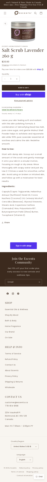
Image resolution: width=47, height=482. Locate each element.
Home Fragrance (13, 326)
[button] (5, 13)
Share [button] (7, 222)
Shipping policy (32, 472)
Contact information (25, 476)
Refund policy (24, 468)
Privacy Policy (11, 376)
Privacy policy (37, 468)
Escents (13, 468)
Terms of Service (13, 353)
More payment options (23, 100)
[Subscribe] (39, 282)
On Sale (8, 337)
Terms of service (17, 472)
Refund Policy (11, 359)
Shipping (5, 65)
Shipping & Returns (14, 382)
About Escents (12, 370)
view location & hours (12, 110)
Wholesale (10, 387)
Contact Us (10, 365)
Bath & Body (11, 320)
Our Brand (9, 332)
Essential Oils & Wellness (16, 309)
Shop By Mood (11, 315)
